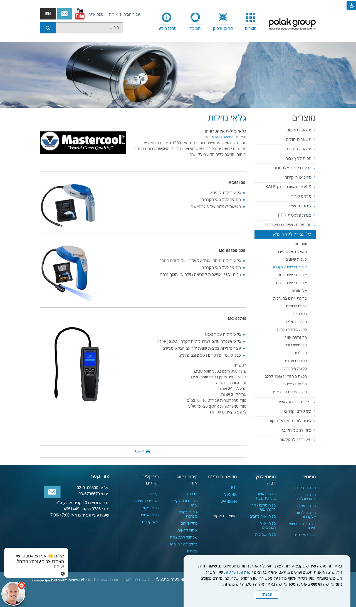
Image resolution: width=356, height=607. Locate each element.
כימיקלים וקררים (297, 411)
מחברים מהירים (295, 361)
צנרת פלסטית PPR (294, 215)
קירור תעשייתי (299, 206)
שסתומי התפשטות (183, 537)
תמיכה (195, 28)
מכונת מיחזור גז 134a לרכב (286, 376)
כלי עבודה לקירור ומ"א (292, 234)
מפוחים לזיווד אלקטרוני (306, 515)
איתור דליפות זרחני (292, 275)
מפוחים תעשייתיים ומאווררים (288, 224)
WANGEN (229, 502)
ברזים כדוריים (296, 306)
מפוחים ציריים (305, 488)
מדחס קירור (301, 196)
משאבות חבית (299, 149)
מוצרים (250, 28)
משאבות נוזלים (298, 139)
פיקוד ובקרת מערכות (188, 514)
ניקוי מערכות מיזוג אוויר (289, 392)
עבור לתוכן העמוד (178, 5)
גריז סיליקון (298, 314)
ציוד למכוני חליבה (296, 430)
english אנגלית (48, 13)
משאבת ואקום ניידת (291, 251)
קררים (154, 494)
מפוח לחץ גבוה (298, 158)
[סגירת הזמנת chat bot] (63, 573)
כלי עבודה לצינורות (292, 329)
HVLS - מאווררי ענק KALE (288, 187)
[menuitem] (251, 21)
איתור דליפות (187, 530)
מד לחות (300, 353)
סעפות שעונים (296, 259)
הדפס (139, 451)
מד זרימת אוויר (296, 337)
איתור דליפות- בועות (291, 283)
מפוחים (309, 477)
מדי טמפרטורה (296, 345)
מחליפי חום (189, 523)
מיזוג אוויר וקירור (298, 177)
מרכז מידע (167, 28)
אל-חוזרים (299, 290)
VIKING (230, 495)
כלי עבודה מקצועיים (294, 402)
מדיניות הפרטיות (237, 572)
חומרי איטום (150, 515)
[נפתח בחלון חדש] (80, 13)
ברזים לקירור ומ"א (183, 544)
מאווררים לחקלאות (295, 439)
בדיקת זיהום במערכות (290, 298)
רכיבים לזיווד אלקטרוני (292, 168)
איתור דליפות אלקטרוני (289, 267)
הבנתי (267, 595)
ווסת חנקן (300, 244)
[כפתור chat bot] (13, 594)
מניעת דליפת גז (295, 384)
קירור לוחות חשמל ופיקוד (290, 420)
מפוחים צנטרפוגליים (306, 497)
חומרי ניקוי (151, 508)
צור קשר (64, 13)
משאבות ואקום (298, 130)
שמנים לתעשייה (146, 501)
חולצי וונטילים (296, 322)
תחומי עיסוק (223, 28)
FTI (234, 488)
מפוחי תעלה (306, 506)
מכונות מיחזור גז (294, 368)
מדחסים (191, 494)
